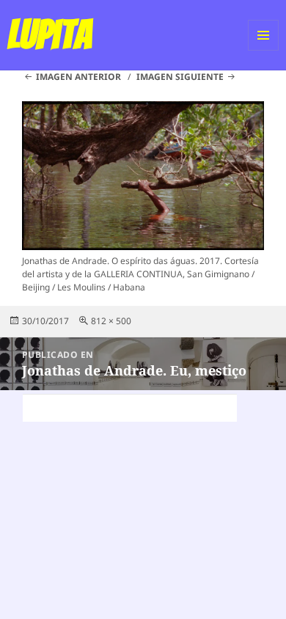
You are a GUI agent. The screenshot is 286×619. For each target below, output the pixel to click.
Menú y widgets (264, 50)
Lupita (49, 34)
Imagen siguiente (180, 76)
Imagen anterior (78, 76)
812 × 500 (111, 321)
